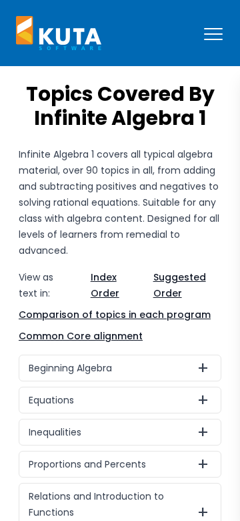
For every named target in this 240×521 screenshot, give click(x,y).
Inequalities (55, 432)
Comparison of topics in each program (115, 314)
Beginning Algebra (70, 368)
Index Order (105, 285)
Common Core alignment (81, 336)
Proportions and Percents (87, 464)
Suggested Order (179, 285)
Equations (51, 400)
